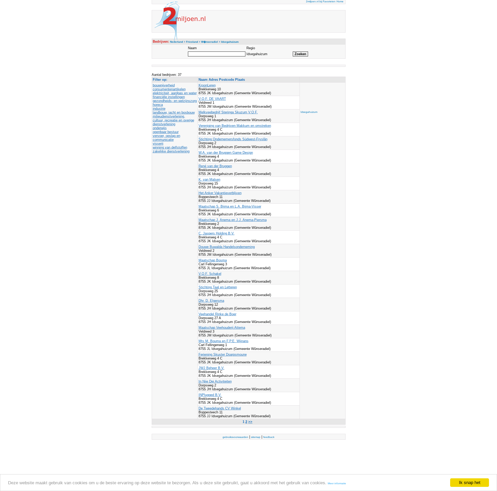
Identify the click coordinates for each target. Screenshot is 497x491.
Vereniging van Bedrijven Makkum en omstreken (235, 126)
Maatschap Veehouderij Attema (222, 327)
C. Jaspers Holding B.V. (217, 233)
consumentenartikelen (169, 89)
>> (250, 422)
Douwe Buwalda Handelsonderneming (227, 247)
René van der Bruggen (215, 166)
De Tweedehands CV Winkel (220, 408)
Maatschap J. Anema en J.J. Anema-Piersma (233, 220)
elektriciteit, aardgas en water (175, 93)
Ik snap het (469, 482)
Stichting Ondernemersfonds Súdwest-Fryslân (233, 139)
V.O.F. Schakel (210, 274)
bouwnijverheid (164, 85)
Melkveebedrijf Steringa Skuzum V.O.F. (228, 112)
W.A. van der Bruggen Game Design (226, 153)
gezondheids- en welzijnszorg (175, 101)
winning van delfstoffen (170, 147)
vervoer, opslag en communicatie (166, 138)
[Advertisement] (321, 95)
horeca (158, 105)
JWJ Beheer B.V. (211, 368)
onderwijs (160, 128)
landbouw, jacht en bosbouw (174, 112)
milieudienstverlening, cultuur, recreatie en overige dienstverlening (173, 120)
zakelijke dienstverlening (171, 151)
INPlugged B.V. (210, 395)
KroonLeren (207, 85)
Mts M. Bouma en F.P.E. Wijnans (223, 341)
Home (340, 1)
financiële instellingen (169, 97)
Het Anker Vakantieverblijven (220, 193)
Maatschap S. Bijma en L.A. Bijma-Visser (230, 206)
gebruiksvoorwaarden (235, 437)
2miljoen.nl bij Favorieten (320, 1)
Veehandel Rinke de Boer (217, 314)
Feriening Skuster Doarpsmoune (223, 354)
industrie (159, 109)
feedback (268, 437)
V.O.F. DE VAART (212, 99)
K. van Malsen (209, 179)
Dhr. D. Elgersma (211, 301)
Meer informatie (337, 483)
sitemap (255, 437)
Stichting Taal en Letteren (218, 287)
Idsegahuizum (309, 112)
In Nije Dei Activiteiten (215, 381)
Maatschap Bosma (213, 260)
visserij (158, 143)
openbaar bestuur (166, 132)
